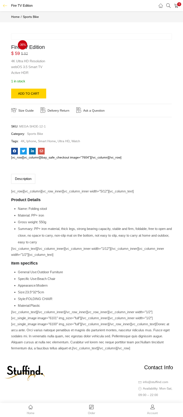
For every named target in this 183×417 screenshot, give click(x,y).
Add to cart (28, 93)
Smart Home (47, 141)
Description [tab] (23, 179)
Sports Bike (31, 17)
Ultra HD (64, 141)
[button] (176, 5)
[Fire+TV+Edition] (23, 151)
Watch (75, 141)
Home (15, 17)
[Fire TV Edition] (14, 151)
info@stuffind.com (155, 382)
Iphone (31, 141)
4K (23, 141)
